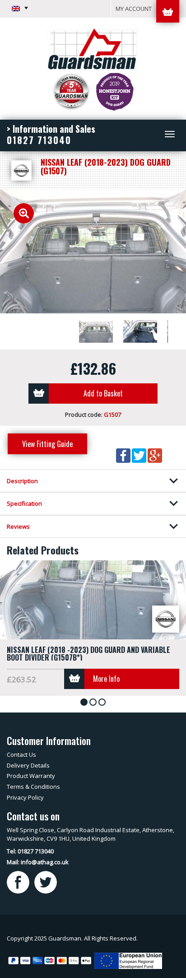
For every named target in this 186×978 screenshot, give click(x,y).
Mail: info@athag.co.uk (38, 862)
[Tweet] (140, 455)
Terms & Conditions (33, 786)
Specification (24, 503)
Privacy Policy (25, 797)
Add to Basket (103, 393)
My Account (134, 9)
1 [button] (85, 703)
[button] (20, 8)
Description (22, 481)
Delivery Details (28, 765)
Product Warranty (31, 776)
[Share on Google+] (155, 455)
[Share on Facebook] (124, 455)
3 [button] (103, 703)
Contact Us (21, 754)
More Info (106, 678)
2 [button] (94, 703)
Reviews (18, 526)
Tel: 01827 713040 (30, 851)
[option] (93, 252)
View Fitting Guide (47, 443)
